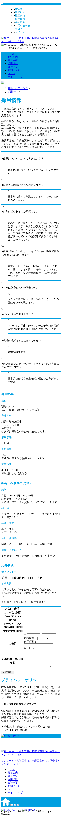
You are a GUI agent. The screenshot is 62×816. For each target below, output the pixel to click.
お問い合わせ (22, 25)
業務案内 (20, 12)
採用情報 (20, 19)
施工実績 (20, 15)
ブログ (19, 29)
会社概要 (20, 22)
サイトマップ (22, 32)
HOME (19, 9)
